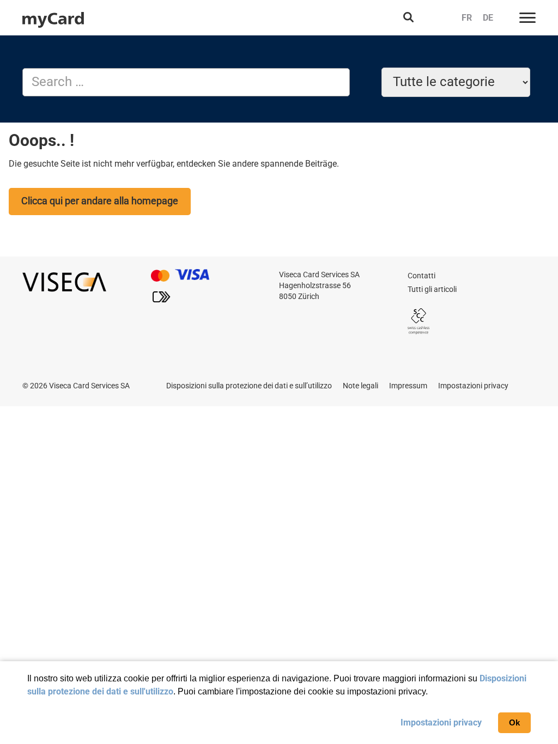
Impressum (408, 385)
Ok (514, 722)
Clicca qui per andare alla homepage (99, 200)
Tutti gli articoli (432, 289)
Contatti (421, 275)
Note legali (360, 385)
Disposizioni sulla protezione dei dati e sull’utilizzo (249, 385)
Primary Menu (527, 18)
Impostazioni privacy (441, 722)
